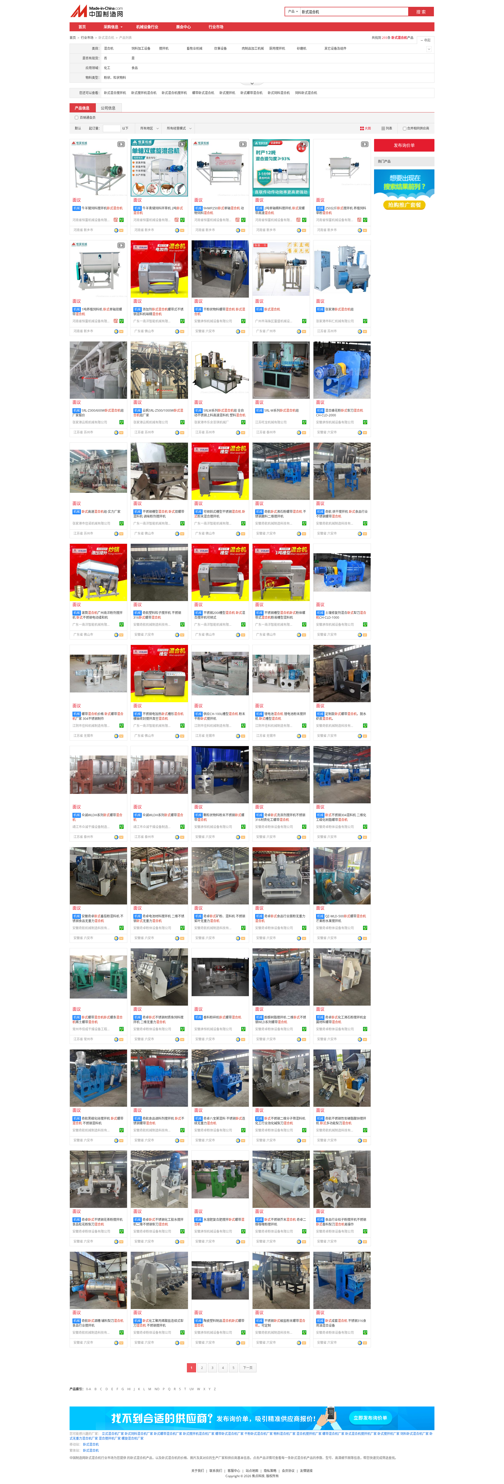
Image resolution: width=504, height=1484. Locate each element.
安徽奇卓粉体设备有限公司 (274, 827)
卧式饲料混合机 (279, 93)
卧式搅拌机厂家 (388, 1433)
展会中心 (183, 26)
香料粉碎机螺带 (222, 1017)
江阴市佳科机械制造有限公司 (92, 725)
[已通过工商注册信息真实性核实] (121, 220)
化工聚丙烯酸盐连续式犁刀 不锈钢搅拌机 (158, 1323)
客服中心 (234, 1471)
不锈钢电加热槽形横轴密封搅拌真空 (158, 716)
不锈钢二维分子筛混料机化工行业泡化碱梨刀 (280, 1120)
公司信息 (108, 107)
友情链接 (306, 1471)
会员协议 (288, 1471)
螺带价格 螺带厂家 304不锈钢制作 (97, 716)
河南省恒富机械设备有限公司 (92, 220)
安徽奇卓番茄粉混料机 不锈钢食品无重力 (97, 918)
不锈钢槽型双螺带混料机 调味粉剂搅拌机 (158, 514)
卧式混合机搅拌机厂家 (361, 1433)
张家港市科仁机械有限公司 (335, 321)
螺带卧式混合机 (203, 93)
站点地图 (252, 1471)
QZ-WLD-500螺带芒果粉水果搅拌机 (341, 918)
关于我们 (197, 1471)
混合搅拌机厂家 (110, 1438)
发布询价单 (404, 145)
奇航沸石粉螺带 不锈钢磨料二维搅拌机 (280, 514)
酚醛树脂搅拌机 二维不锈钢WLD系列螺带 (280, 1019)
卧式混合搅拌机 (115, 93)
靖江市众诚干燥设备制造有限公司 (92, 827)
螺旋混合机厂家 (133, 1438)
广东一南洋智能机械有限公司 (153, 321)
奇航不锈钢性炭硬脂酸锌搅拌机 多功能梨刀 (341, 1120)
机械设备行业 (147, 26)
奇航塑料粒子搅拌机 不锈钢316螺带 (157, 615)
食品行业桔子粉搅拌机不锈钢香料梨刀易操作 (341, 1222)
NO (157, 1389)
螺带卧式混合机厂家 (229, 1433)
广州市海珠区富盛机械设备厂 (275, 321)
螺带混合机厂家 (333, 1433)
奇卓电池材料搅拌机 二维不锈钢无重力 (158, 918)
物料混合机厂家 (285, 1433)
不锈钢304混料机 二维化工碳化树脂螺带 (341, 817)
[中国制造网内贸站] (97, 11)
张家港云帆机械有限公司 (89, 422)
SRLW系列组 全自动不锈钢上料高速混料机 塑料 (219, 412)
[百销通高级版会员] (116, 220)
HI (128, 1389)
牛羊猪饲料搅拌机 (102, 208)
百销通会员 (88, 117)
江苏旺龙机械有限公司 (271, 422)
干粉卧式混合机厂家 (258, 1433)
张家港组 (339, 309)
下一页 (248, 1368)
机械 (77, 208)
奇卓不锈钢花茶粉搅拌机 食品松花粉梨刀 (97, 1222)
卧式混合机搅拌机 (174, 93)
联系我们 (215, 1471)
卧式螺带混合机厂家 (168, 1433)
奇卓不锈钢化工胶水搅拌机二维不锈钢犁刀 (158, 1222)
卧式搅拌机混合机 (143, 93)
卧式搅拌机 (227, 93)
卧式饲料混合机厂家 (139, 1433)
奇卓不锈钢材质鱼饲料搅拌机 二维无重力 (158, 1019)
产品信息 (82, 107)
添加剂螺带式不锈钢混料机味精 (158, 311)
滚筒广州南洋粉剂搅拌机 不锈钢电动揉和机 (97, 615)
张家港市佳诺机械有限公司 (91, 523)
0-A (88, 1389)
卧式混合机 (91, 1444)
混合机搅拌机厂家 (309, 1433)
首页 (82, 26)
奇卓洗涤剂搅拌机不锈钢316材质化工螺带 (280, 817)
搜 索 (421, 12)
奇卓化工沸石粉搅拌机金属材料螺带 (341, 1019)
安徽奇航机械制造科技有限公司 (275, 523)
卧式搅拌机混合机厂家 (198, 1433)
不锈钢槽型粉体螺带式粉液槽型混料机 (280, 615)
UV (192, 1389)
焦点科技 (258, 1476)
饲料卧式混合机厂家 (414, 1433)
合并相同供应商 (418, 128)
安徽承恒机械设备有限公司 (213, 321)
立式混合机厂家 (113, 1433)
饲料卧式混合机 (306, 93)
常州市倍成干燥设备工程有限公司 (92, 1029)
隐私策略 (270, 1471)
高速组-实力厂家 (101, 511)
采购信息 (111, 26)
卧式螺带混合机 (251, 93)
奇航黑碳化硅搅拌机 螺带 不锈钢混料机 (97, 1120)
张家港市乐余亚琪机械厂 (211, 422)
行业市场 (216, 26)
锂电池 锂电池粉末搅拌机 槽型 (280, 716)
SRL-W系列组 (281, 410)
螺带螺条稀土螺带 (97, 1019)
